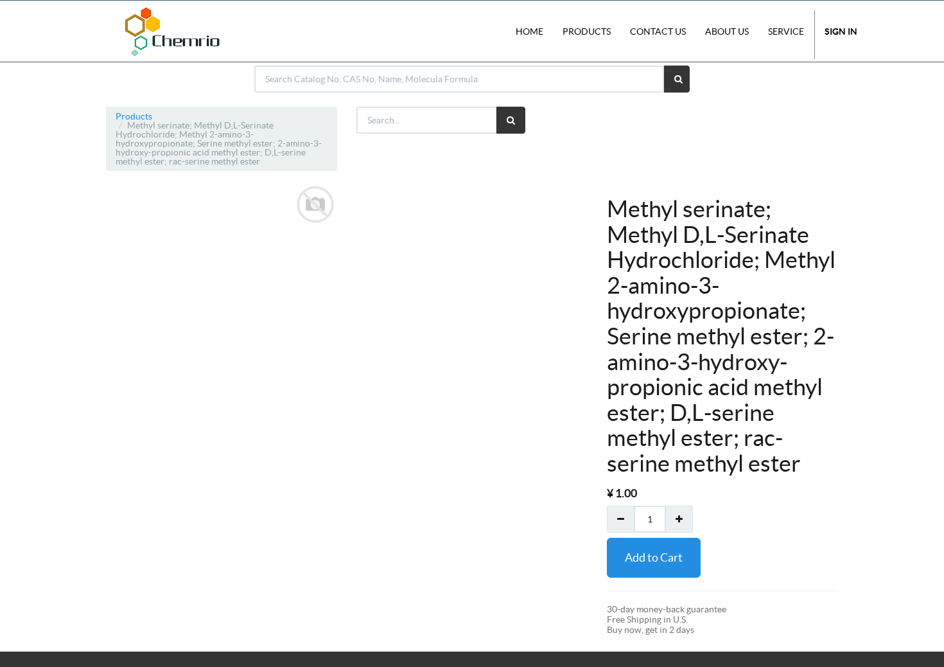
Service (786, 31)
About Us (727, 31)
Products (134, 116)
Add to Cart (654, 557)
